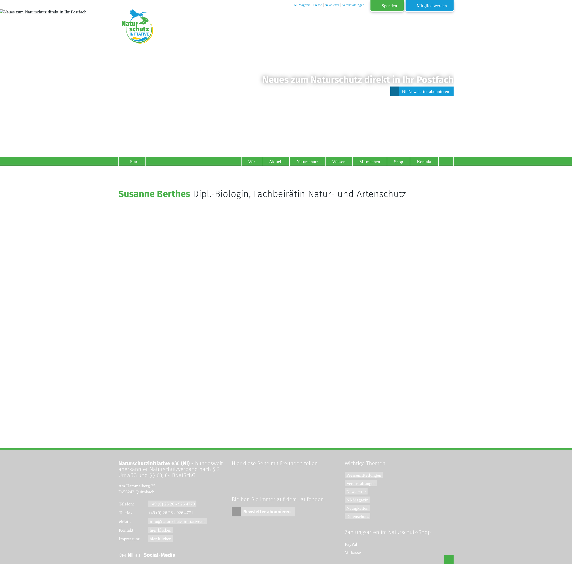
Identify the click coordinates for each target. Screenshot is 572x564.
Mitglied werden (432, 5)
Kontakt (424, 161)
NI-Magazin (357, 499)
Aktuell (276, 161)
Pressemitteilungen (363, 475)
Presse (317, 5)
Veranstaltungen (361, 483)
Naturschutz (307, 161)
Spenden (389, 5)
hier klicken (160, 530)
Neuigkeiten (357, 508)
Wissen (338, 161)
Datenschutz (357, 516)
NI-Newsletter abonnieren (425, 91)
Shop (398, 161)
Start (134, 161)
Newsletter (356, 491)
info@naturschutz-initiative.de (178, 521)
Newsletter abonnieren (267, 512)
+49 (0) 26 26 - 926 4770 (172, 503)
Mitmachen (369, 161)
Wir (251, 161)
